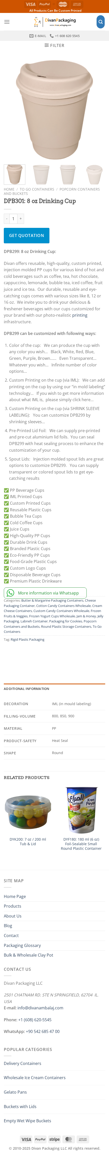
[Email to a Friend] (43, 654)
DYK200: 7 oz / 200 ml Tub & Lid (28, 841)
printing (79, 315)
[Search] (101, 22)
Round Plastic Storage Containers (66, 626)
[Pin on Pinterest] (54, 654)
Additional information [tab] (26, 688)
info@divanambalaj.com (40, 1008)
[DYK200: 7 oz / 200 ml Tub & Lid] (28, 810)
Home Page (15, 896)
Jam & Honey (86, 616)
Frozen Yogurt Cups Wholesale (52, 616)
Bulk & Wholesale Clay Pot (28, 955)
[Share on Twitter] (32, 654)
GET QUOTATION (26, 235)
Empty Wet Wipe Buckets (27, 1121)
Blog (8, 925)
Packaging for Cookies (65, 621)
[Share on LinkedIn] (65, 654)
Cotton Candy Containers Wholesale (63, 605)
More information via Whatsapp (48, 593)
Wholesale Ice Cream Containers (35, 1077)
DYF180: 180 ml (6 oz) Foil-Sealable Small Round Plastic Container (81, 844)
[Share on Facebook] (20, 654)
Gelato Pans (15, 1092)
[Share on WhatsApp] (9, 654)
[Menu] (7, 21)
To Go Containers (37, 189)
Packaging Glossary (22, 945)
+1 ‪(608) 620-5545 (34, 1020)
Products (12, 906)
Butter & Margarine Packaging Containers (52, 600)
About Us (13, 916)
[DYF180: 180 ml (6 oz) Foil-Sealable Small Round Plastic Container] (81, 810)
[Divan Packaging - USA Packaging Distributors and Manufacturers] (54, 21)
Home (9, 189)
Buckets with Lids (20, 1106)
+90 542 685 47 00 (43, 1031)
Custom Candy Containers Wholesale (61, 610)
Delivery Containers (22, 1063)
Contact (11, 935)
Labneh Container (34, 621)
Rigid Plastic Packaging (27, 639)
